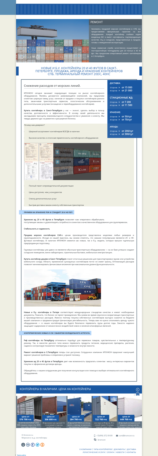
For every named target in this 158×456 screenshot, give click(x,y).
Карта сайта (21, 455)
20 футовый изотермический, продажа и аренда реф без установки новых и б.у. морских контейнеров (129, 426)
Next (38, 57)
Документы (62, 16)
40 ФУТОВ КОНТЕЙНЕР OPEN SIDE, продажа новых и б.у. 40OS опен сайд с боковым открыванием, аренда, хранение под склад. (28, 427)
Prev (21, 57)
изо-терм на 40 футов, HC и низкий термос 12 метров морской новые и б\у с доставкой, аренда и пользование (104, 427)
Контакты (132, 16)
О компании (27, 16)
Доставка (76, 16)
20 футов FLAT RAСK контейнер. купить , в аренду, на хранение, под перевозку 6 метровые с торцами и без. (79, 426)
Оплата (108, 16)
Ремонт (96, 22)
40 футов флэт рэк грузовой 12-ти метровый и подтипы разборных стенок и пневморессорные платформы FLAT (54, 427)
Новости (119, 16)
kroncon (102, 439)
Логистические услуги (92, 17)
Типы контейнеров (45, 17)
